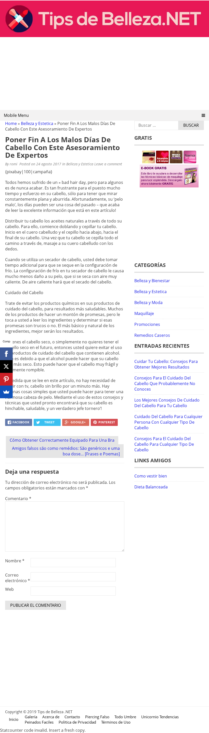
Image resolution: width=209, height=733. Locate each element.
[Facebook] (6, 353)
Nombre (14, 561)
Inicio (13, 719)
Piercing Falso (97, 716)
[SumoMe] (6, 392)
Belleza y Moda (148, 302)
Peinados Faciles (39, 722)
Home (11, 123)
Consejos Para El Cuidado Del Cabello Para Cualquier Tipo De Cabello (164, 444)
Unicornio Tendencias (160, 716)
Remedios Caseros (152, 335)
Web (9, 589)
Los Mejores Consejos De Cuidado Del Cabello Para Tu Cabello (167, 402)
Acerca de (50, 716)
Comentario (18, 498)
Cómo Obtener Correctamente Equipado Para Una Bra (62, 440)
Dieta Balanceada (151, 487)
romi (13, 164)
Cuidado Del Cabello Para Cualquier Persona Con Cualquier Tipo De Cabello (168, 422)
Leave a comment (108, 164)
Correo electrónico (17, 577)
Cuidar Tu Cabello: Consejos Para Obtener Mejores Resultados (166, 364)
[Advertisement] (104, 73)
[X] (6, 366)
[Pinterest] (6, 379)
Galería (31, 716)
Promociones (147, 324)
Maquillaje (144, 313)
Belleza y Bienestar (152, 280)
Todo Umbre (125, 716)
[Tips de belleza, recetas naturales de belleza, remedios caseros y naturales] (104, 35)
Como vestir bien (150, 476)
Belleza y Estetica (37, 123)
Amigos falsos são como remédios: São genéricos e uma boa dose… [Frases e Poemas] (66, 451)
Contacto (72, 716)
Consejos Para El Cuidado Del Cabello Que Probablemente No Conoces (164, 383)
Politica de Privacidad (77, 722)
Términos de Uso (115, 722)
